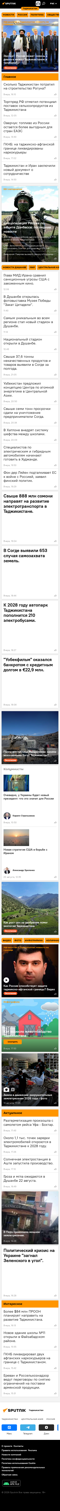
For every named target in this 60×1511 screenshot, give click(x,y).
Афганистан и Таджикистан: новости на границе (26, 23)
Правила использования (14, 1450)
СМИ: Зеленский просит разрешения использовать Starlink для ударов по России (26, 247)
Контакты (18, 1446)
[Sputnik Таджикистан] (10, 4)
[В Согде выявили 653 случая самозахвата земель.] (30, 572)
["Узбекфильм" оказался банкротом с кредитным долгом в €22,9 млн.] (30, 681)
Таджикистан (10, 1419)
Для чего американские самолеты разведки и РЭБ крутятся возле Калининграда (30, 238)
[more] (55, 68)
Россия (50, 1419)
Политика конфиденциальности (18, 1458)
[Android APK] (11, 1483)
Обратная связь (10, 1474)
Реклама (32, 1450)
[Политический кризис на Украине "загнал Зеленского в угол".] (30, 1272)
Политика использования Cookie (19, 1463)
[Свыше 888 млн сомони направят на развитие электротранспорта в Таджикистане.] (30, 517)
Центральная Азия (32, 1419)
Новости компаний (11, 1454)
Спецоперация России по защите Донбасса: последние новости (27, 227)
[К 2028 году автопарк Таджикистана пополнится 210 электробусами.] (30, 627)
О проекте (7, 1446)
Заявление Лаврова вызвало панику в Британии (28, 254)
